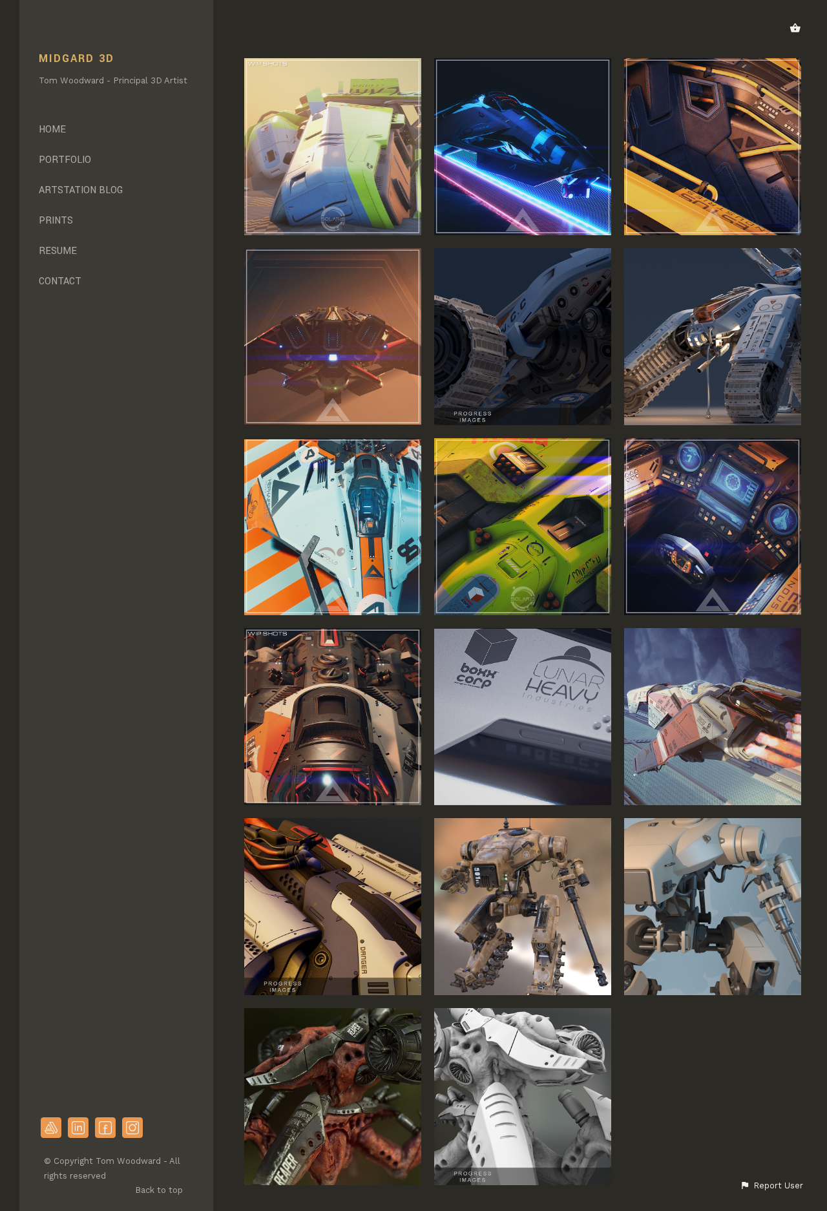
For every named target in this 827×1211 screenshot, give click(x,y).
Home (52, 129)
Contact (60, 281)
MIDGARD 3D (76, 58)
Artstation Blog (81, 190)
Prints (56, 220)
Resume (58, 251)
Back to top (160, 1190)
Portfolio (65, 160)
